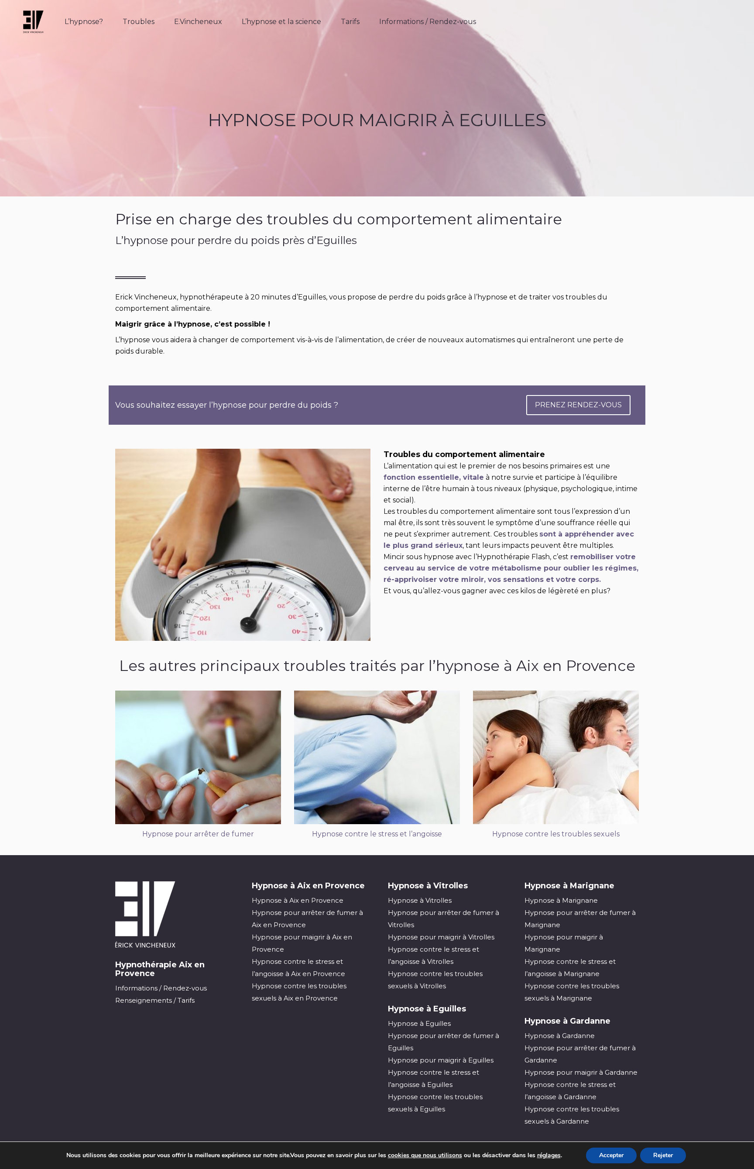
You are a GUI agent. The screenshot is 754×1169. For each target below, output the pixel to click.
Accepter (611, 1155)
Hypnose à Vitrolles (420, 900)
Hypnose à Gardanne (559, 1035)
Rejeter (663, 1155)
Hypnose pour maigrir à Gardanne (580, 1072)
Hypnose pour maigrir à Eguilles (441, 1060)
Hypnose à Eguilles (419, 1023)
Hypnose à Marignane (561, 900)
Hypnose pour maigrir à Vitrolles (441, 937)
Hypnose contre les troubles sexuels (556, 834)
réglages (549, 1155)
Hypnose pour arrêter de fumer (198, 834)
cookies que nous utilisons (425, 1155)
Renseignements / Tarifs (155, 1000)
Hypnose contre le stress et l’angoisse (377, 834)
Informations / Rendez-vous (161, 988)
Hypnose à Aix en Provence (297, 900)
